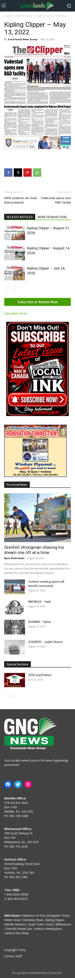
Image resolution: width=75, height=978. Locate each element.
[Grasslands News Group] (38, 5)
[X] (18, 172)
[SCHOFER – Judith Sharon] (14, 647)
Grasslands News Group (22, 39)
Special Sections (17, 664)
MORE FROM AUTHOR (52, 217)
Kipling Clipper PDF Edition (52, 16)
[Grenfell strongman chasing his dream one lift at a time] (37, 517)
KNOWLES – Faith (39, 601)
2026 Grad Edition (39, 675)
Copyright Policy (15, 950)
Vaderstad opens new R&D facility (56, 200)
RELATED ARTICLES (20, 217)
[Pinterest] (27, 172)
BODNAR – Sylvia (39, 622)
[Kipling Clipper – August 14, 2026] (14, 253)
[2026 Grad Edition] (14, 680)
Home (7, 16)
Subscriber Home (15, 313)
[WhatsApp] (37, 172)
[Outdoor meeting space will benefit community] (14, 587)
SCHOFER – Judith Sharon (45, 642)
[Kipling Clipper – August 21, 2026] (14, 233)
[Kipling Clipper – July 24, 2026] (14, 273)
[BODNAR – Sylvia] (14, 627)
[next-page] (13, 288)
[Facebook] (8, 172)
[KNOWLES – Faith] (14, 607)
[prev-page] (6, 288)
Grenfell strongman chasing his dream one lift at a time (34, 550)
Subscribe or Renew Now (38, 302)
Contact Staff (13, 956)
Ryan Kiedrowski (14, 558)
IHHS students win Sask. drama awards (21, 200)
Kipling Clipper (24, 16)
